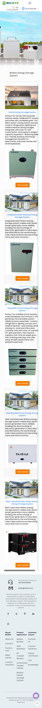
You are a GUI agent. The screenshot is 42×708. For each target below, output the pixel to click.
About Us (9, 639)
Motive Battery (20, 640)
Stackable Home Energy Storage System (23, 309)
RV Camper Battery (20, 656)
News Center (8, 656)
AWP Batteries (21, 647)
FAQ (30, 660)
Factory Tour (8, 649)
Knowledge (32, 665)
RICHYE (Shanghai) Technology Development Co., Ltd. (22, 699)
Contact (9, 643)
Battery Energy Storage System (20, 676)
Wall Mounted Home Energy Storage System (22, 414)
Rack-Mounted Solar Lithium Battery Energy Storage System (22, 502)
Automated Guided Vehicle (21, 665)
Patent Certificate (32, 654)
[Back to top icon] (37, 703)
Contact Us (32, 640)
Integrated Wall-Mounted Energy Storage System (22, 216)
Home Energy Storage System (22, 112)
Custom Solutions (9, 663)
